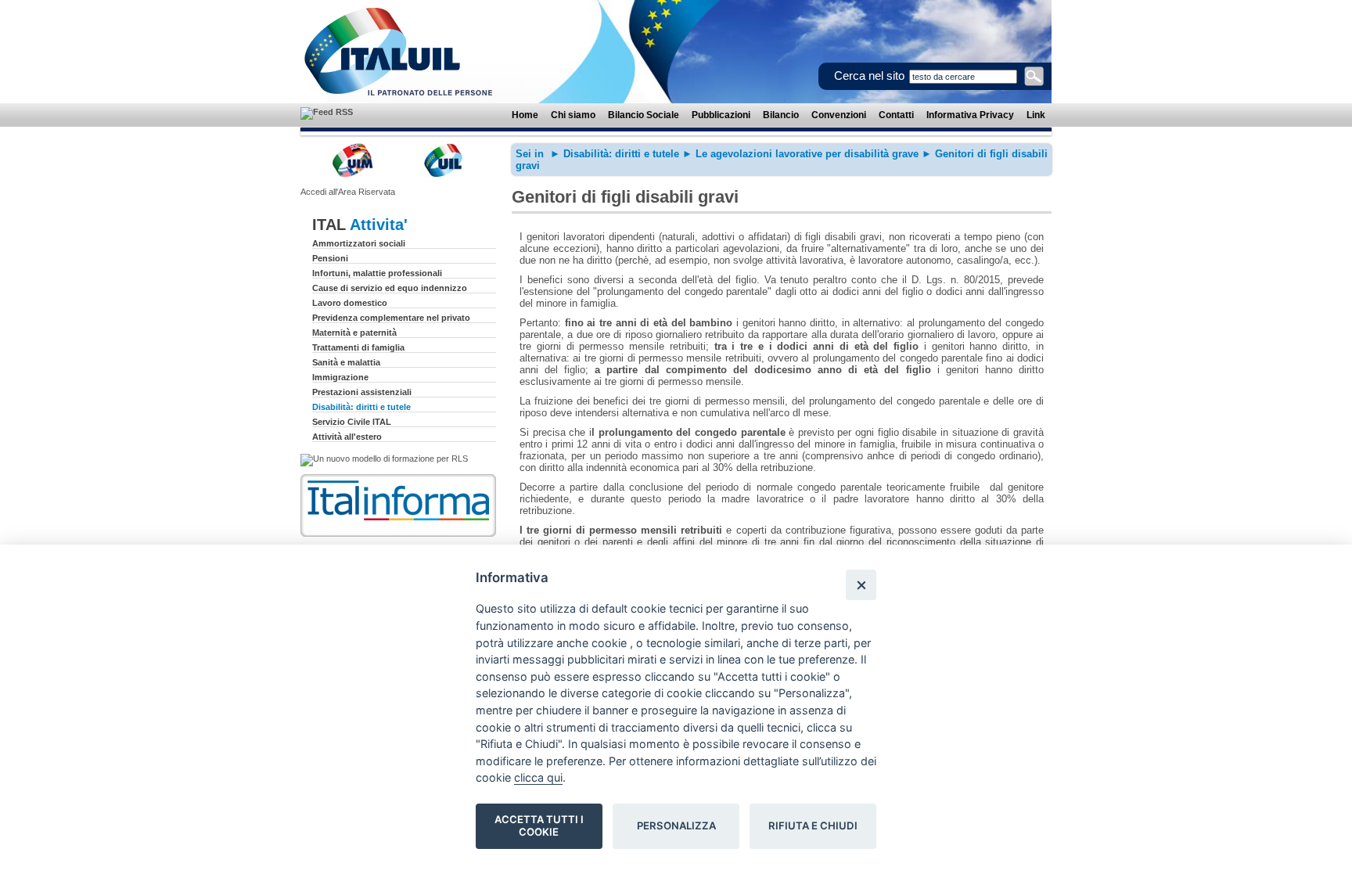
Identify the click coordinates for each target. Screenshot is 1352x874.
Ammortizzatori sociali (358, 243)
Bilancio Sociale (643, 115)
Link (1036, 115)
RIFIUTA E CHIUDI (813, 825)
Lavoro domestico (349, 303)
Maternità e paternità (354, 332)
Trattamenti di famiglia (358, 347)
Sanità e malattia (346, 362)
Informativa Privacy (970, 115)
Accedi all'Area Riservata (347, 191)
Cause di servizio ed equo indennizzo (389, 288)
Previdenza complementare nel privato (391, 317)
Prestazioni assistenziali (362, 392)
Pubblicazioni (721, 115)
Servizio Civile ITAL (351, 421)
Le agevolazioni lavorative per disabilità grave (807, 154)
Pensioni (330, 258)
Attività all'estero (347, 436)
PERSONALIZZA (676, 825)
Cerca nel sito (869, 75)
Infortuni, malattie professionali (377, 273)
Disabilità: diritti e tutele (361, 407)
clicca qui (538, 777)
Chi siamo (573, 115)
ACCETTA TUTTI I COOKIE (539, 825)
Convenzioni (838, 115)
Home (525, 115)
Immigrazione (340, 377)
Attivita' (379, 224)
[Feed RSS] (326, 112)
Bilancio (781, 115)
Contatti (896, 115)
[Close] (861, 585)
